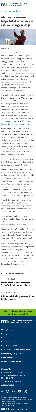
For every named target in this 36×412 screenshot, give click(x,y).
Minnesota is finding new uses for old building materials (17, 298)
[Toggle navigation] (32, 5)
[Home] (14, 5)
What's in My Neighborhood (12, 353)
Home (3, 11)
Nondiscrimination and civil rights (11, 399)
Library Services (7, 333)
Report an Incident (9, 345)
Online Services (7, 329)
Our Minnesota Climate (11, 361)
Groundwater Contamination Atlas (15, 349)
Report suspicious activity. (18, 314)
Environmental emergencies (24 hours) (15, 375)
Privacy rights (25, 399)
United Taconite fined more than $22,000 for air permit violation (15, 284)
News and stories (14, 11)
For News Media (8, 341)
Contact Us (6, 369)
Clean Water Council (9, 357)
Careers (4, 337)
